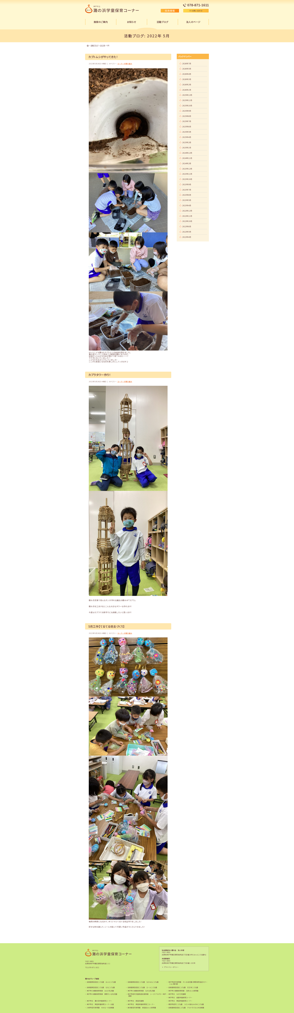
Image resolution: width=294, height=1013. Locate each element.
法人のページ (193, 22)
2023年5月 (186, 200)
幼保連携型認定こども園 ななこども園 (101, 987)
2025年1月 (186, 147)
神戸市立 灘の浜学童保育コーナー (99, 1001)
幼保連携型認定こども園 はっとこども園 (101, 982)
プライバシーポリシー (171, 967)
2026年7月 (186, 63)
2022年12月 (187, 210)
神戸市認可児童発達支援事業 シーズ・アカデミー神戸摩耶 (147, 995)
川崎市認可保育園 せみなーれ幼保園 (100, 1007)
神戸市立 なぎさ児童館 (177, 994)
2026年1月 (186, 89)
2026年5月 (186, 68)
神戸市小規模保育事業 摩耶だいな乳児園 (102, 994)
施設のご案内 (101, 22)
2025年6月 (186, 126)
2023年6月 (186, 194)
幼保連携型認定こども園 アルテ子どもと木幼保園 (186, 1007)
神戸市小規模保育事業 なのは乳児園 (141, 991)
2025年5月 (186, 131)
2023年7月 (186, 189)
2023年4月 (186, 205)
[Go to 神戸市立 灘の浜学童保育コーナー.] (88, 45)
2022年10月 (187, 221)
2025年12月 (187, 95)
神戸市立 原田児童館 (136, 1001)
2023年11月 (187, 173)
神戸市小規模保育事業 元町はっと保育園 (183, 991)
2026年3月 (186, 79)
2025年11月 (187, 100)
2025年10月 (187, 105)
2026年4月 (186, 74)
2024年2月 (186, 163)
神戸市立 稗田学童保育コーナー (180, 1001)
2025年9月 (186, 110)
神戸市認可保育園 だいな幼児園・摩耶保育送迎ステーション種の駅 (187, 983)
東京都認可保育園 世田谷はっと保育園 (142, 1007)
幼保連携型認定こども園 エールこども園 (142, 987)
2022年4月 (186, 237)
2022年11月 (187, 216)
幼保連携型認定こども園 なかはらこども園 (143, 982)
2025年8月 (186, 116)
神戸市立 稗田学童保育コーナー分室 (100, 1004)
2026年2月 (186, 84)
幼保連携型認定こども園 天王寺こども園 (183, 987)
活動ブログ (162, 22)
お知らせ (131, 22)
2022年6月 (186, 226)
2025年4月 (186, 137)
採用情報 (170, 10)
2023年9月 (186, 184)
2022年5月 (186, 231)
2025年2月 (186, 142)
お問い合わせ (196, 10)
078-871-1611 (94, 967)
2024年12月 (187, 152)
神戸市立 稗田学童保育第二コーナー (141, 1004)
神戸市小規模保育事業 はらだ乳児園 (100, 991)
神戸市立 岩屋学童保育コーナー (180, 997)
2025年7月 (186, 121)
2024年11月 (187, 158)
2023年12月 (187, 168)
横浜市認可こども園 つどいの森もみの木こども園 (186, 1004)
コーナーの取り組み (124, 63)
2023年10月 (187, 179)
